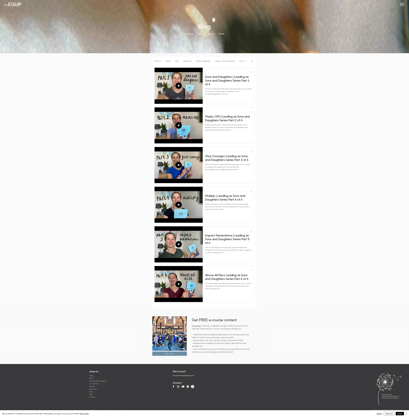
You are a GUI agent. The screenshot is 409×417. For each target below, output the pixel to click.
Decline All (389, 414)
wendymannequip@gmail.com (183, 375)
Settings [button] (379, 414)
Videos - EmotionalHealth (225, 61)
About (91, 378)
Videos (168, 61)
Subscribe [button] (196, 326)
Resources (93, 389)
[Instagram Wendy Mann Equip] (178, 386)
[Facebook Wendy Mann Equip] (173, 386)
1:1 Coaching (94, 384)
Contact (92, 397)
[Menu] (402, 4)
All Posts (157, 61)
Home (91, 376)
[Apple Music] (192, 386)
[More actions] (252, 72)
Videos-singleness (203, 61)
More (242, 61)
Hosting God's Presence (97, 381)
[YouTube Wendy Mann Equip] (183, 386)
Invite (91, 392)
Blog (177, 61)
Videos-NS (187, 61)
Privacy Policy (84, 414)
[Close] (406, 413)
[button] (252, 61)
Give (90, 394)
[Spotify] (187, 386)
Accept (399, 414)
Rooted (91, 386)
